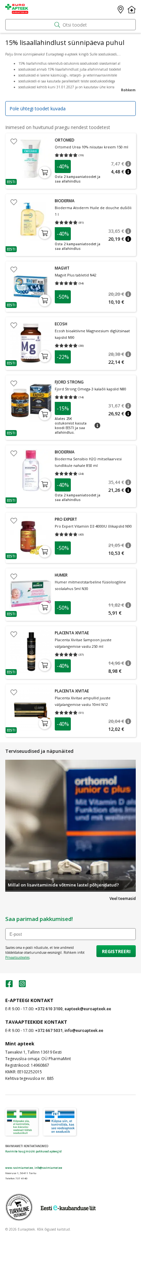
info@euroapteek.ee (84, 1030)
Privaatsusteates (17, 957)
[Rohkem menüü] (132, 9)
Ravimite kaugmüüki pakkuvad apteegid (33, 1151)
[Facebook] (9, 986)
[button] (11, 182)
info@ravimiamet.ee (48, 1167)
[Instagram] (22, 986)
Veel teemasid (123, 898)
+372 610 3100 (49, 1009)
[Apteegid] (120, 9)
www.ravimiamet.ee (19, 1167)
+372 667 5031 (49, 1030)
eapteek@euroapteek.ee (88, 1009)
